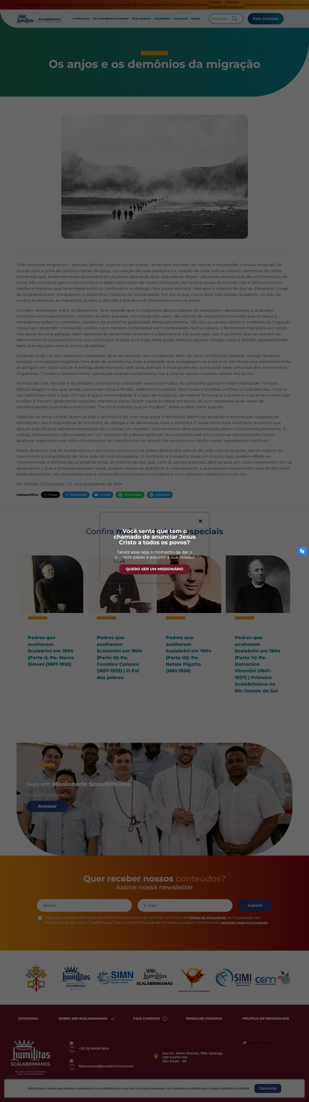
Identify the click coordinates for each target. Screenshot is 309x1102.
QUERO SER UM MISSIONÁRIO (154, 569)
